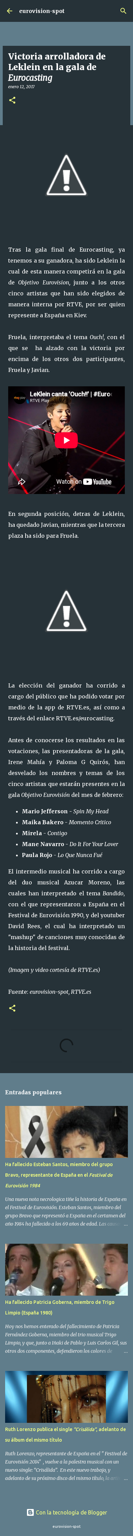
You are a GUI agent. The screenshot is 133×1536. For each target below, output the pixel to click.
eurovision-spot (41, 11)
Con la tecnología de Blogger (70, 1512)
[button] (12, 100)
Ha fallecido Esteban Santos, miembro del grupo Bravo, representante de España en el (59, 1175)
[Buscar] (123, 11)
